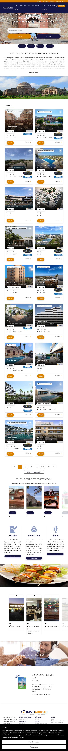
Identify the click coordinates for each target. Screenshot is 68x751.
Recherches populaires (57, 722)
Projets (37, 719)
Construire (23, 5)
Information (35, 5)
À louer (48, 36)
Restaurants (40, 46)
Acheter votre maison (41, 723)
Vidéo (49, 46)
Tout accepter (34, 747)
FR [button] (64, 1)
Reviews (45, 1)
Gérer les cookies (34, 742)
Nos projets (16, 7)
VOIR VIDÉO (34, 661)
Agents (52, 1)
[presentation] (12, 498)
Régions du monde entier (58, 721)
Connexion (52, 5)
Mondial (58, 1)
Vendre (39, 1)
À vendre (19, 36)
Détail (10, 143)
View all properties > (34, 472)
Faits (31, 46)
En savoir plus (33, 72)
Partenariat (22, 723)
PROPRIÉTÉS (8, 105)
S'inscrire (61, 5)
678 (48, 467)
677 (42, 467)
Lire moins (12, 512)
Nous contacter (44, 7)
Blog (29, 5)
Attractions (22, 46)
